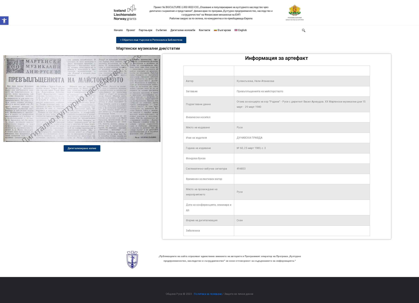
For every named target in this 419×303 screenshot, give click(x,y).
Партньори (145, 30)
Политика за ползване (208, 293)
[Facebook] (206, 286)
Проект (130, 30)
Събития (161, 30)
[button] (4, 20)
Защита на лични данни (238, 293)
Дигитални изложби (182, 30)
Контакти (204, 30)
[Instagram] (213, 286)
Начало (118, 30)
